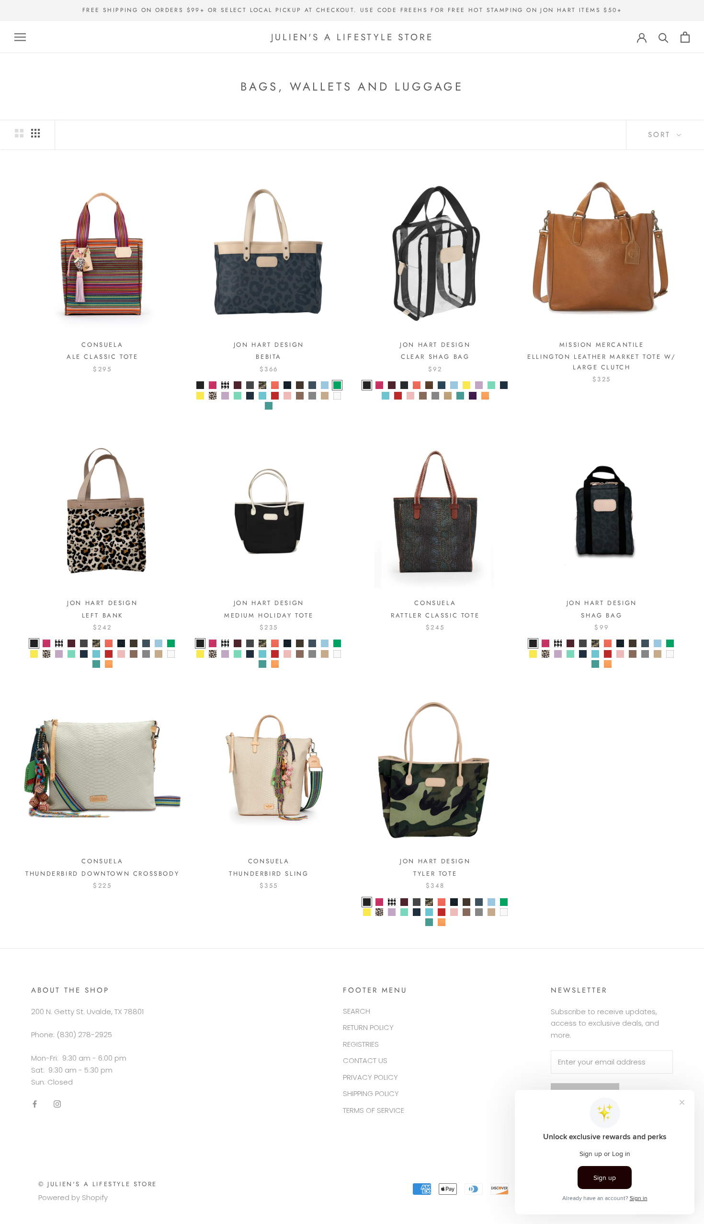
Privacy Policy (370, 1077)
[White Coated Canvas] (337, 396)
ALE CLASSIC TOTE (102, 356)
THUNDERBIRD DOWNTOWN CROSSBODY (102, 873)
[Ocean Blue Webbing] (385, 396)
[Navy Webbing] (504, 385)
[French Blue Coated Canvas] (312, 385)
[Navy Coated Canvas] (250, 396)
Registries (361, 1044)
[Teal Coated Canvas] (269, 406)
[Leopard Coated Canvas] (212, 396)
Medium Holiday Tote (268, 615)
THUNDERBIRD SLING (268, 873)
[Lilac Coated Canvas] (225, 396)
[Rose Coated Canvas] (287, 396)
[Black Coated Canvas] (200, 385)
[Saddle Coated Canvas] (300, 396)
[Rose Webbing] (410, 396)
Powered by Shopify (73, 1197)
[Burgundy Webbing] (392, 385)
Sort (661, 134)
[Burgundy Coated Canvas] (237, 385)
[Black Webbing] (367, 385)
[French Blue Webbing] (441, 385)
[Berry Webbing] (379, 385)
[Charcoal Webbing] (404, 385)
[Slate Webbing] (435, 396)
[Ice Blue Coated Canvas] (325, 385)
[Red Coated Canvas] (275, 396)
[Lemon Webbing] (466, 385)
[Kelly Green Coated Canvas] (337, 385)
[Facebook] (34, 1104)
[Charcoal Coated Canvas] (250, 385)
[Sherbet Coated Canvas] (109, 664)
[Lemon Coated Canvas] (200, 396)
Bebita (269, 356)
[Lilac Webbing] (479, 385)
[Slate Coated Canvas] (312, 396)
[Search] (664, 37)
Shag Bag (601, 615)
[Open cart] (685, 37)
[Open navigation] (20, 37)
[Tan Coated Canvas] (325, 396)
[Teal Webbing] (460, 396)
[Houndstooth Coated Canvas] (225, 385)
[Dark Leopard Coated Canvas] (287, 385)
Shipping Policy (371, 1093)
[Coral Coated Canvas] (275, 385)
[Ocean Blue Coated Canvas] (262, 396)
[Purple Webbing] (473, 396)
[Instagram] (57, 1104)
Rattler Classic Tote (435, 615)
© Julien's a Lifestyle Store (97, 1184)
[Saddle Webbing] (423, 396)
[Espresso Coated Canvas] (300, 385)
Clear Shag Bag (435, 356)
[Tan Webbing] (448, 396)
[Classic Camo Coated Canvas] (262, 385)
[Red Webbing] (398, 396)
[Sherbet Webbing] (485, 396)
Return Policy (368, 1027)
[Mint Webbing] (491, 385)
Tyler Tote (435, 873)
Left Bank (102, 615)
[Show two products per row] (19, 133)
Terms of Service (373, 1110)
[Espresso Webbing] (429, 385)
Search (356, 1011)
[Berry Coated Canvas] (212, 385)
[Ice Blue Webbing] (454, 385)
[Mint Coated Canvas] (237, 396)
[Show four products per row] (35, 133)
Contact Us (365, 1060)
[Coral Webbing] (416, 385)
